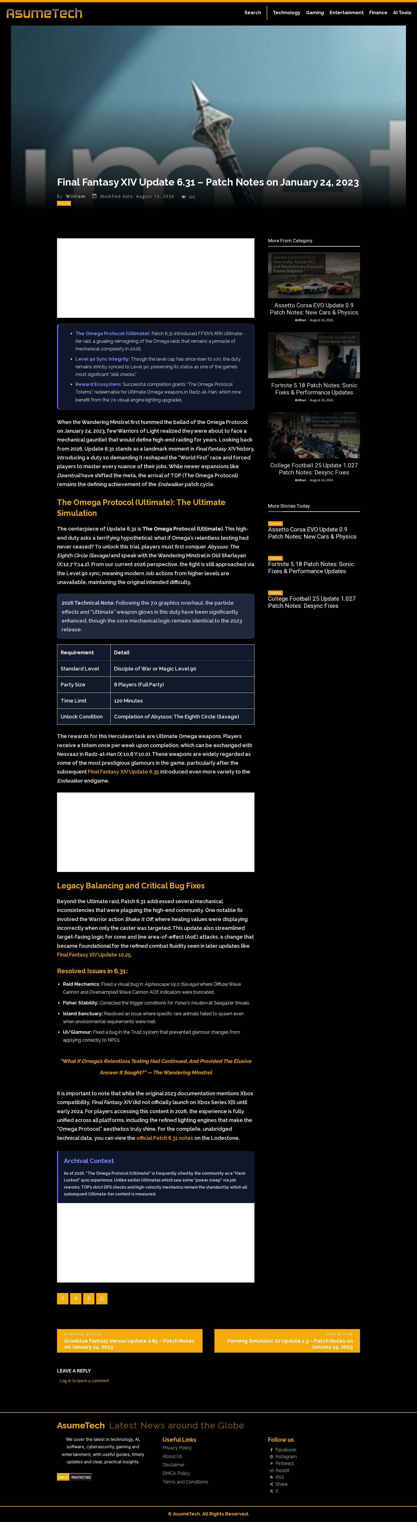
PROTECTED (81, 1477)
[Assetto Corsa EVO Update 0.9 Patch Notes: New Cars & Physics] (314, 275)
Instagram (286, 1456)
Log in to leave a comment (84, 1380)
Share (281, 1484)
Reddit (282, 1470)
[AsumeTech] (50, 13)
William (76, 196)
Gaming (64, 203)
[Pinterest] (88, 1298)
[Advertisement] (155, 278)
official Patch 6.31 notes (164, 1138)
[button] (253, 12)
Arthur (300, 320)
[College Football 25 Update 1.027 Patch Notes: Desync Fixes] (314, 435)
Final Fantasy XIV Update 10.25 (94, 955)
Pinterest (284, 1463)
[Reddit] (271, 1470)
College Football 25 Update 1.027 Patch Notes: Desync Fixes (314, 469)
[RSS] (271, 1477)
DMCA (63, 1477)
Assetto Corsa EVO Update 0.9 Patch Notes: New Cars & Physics (314, 309)
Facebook (285, 1450)
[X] (75, 1298)
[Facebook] (62, 1298)
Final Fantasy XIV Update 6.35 (123, 772)
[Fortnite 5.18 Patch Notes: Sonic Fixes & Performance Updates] (314, 355)
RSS (279, 1477)
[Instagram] (271, 1457)
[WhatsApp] (102, 1298)
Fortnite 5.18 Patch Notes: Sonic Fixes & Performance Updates (314, 389)
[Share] (271, 1484)
